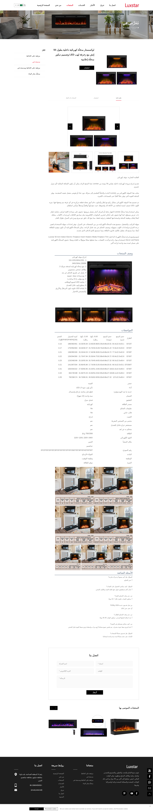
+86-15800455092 (36, 785)
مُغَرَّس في (112, 28)
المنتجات (70, 5)
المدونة (61, 797)
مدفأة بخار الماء (34, 74)
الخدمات (81, 5)
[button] (56, 708)
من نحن (58, 5)
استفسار (86, 68)
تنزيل (102, 5)
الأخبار (92, 5)
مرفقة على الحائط (33, 56)
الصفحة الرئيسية (43, 5)
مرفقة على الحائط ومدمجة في (28, 68)
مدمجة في (36, 62)
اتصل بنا (112, 5)
